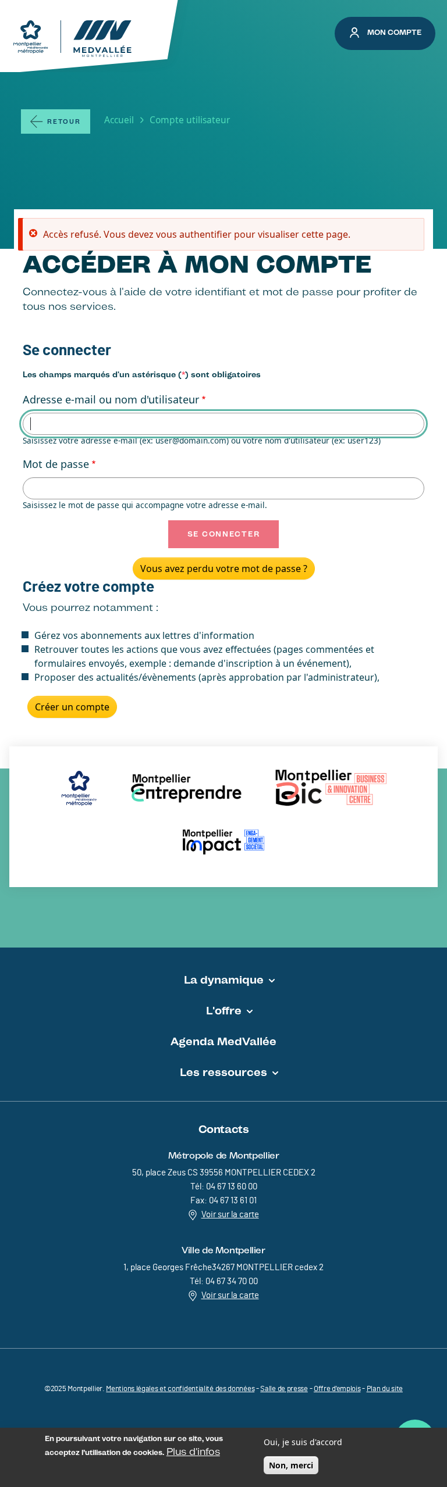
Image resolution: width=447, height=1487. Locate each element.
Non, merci (291, 1465)
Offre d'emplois (337, 1389)
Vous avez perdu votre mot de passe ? (223, 568)
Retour (64, 122)
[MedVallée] (72, 38)
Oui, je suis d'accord (303, 1441)
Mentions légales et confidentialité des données (180, 1389)
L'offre (224, 1010)
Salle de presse (284, 1389)
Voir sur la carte (230, 1214)
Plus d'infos (193, 1451)
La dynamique (224, 979)
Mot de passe (56, 464)
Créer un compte (72, 706)
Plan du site (385, 1389)
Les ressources (223, 1072)
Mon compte (394, 32)
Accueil (119, 119)
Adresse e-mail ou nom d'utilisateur (111, 399)
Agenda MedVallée (223, 1041)
